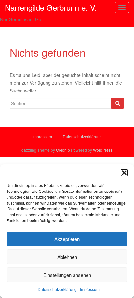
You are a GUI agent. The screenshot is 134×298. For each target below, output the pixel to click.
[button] (124, 172)
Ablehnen (67, 256)
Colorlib (63, 150)
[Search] (117, 103)
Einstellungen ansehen (67, 274)
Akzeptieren (67, 238)
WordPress (103, 150)
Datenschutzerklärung (57, 289)
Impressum (90, 289)
